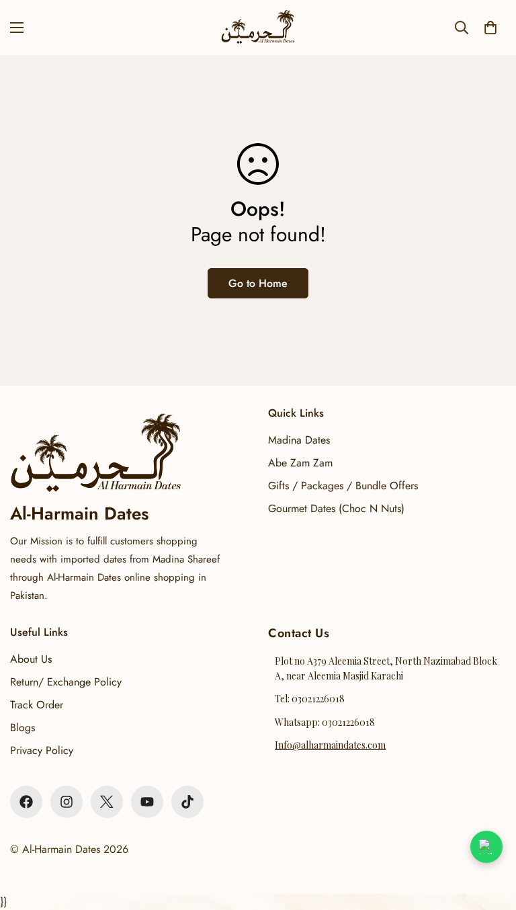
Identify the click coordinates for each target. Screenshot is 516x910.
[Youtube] (147, 802)
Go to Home (258, 283)
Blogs (22, 727)
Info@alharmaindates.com (330, 745)
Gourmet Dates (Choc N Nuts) (336, 508)
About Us (31, 659)
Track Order (36, 704)
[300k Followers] (26, 802)
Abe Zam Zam (300, 462)
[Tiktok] (187, 802)
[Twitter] (107, 802)
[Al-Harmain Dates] (258, 27)
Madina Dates (299, 440)
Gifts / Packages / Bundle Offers (343, 485)
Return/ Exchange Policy (66, 682)
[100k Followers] (66, 802)
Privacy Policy (41, 750)
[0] (490, 27)
